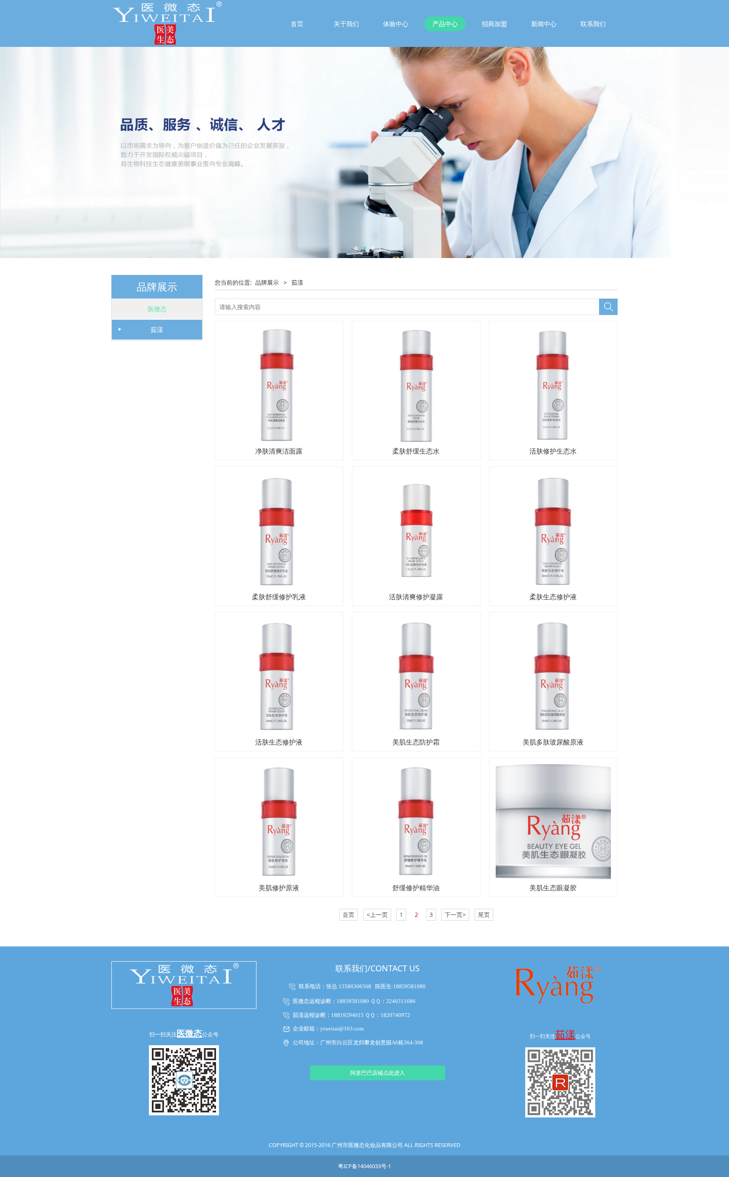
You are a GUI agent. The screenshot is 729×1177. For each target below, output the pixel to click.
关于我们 (346, 23)
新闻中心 (543, 23)
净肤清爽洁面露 (278, 451)
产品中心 (445, 23)
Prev (129, 152)
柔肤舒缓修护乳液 (279, 596)
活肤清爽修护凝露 (416, 596)
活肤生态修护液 (278, 742)
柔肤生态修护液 (553, 596)
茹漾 (157, 329)
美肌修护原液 (279, 887)
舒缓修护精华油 (416, 887)
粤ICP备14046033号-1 (364, 1166)
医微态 (157, 308)
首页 (297, 23)
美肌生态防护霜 (416, 742)
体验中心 (395, 23)
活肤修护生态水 (553, 451)
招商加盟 (494, 23)
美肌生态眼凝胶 (553, 887)
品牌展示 (267, 282)
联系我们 (593, 23)
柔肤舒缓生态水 (416, 451)
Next (600, 152)
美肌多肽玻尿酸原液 (553, 742)
